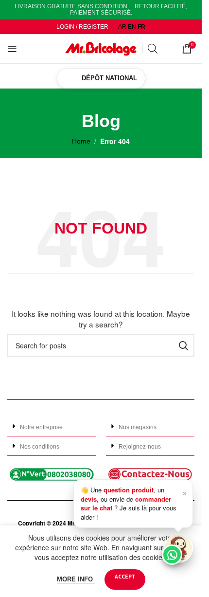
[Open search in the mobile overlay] (160, 48)
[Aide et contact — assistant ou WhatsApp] (178, 548)
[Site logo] (101, 48)
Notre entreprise (41, 427)
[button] (51, 426)
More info (76, 579)
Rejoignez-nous (140, 446)
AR (122, 26)
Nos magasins (138, 427)
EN (132, 26)
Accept (125, 576)
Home (81, 141)
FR (141, 26)
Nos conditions (39, 446)
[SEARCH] (183, 345)
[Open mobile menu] (12, 48)
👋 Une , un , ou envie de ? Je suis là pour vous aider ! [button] (134, 503)
